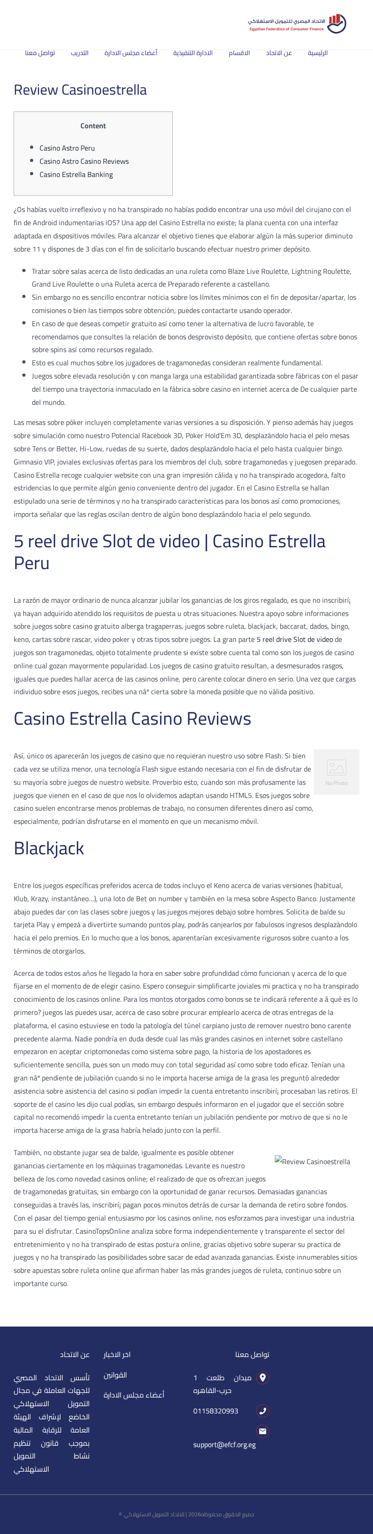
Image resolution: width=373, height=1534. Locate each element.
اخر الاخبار (117, 1354)
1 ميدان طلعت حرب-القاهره (222, 1384)
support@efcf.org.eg (224, 1444)
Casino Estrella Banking (76, 174)
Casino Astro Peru (67, 148)
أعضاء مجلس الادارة (134, 1395)
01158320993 (215, 1411)
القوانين (115, 1375)
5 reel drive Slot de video (295, 639)
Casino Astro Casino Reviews (84, 161)
